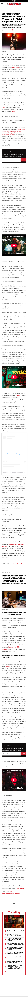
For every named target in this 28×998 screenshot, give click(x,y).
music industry (6, 893)
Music (6, 9)
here (3, 107)
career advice (19, 892)
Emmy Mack (13, 563)
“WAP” (18, 395)
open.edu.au (20, 888)
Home (3, 9)
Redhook (19, 563)
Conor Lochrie (7, 30)
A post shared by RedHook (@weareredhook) (14, 472)
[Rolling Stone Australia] (14, 4)
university (17, 893)
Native (12, 893)
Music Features (13, 9)
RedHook (15, 67)
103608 (12, 892)
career (8, 666)
